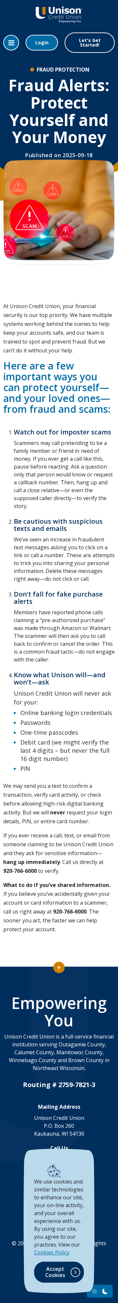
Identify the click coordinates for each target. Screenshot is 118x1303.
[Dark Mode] (105, 1291)
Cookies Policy (51, 1252)
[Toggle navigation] (11, 43)
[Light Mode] (94, 1291)
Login (42, 42)
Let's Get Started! (90, 42)
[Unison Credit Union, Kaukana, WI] (59, 19)
